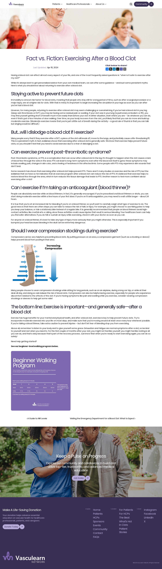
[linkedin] (114, 69)
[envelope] (124, 69)
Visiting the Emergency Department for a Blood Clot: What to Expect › (103, 418)
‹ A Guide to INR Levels (37, 418)
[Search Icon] (131, 4)
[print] (117, 69)
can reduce (41, 293)
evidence (46, 141)
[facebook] (107, 69)
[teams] (121, 69)
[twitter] (110, 69)
